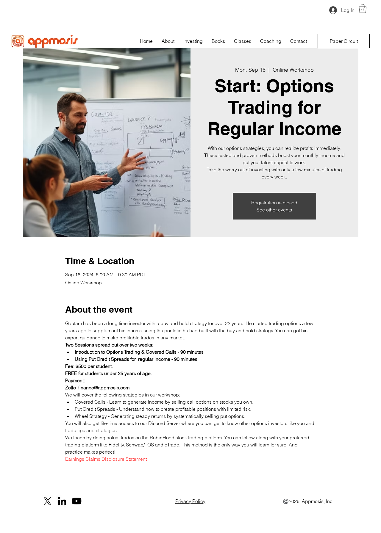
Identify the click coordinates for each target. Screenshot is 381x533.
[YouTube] (76, 501)
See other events (274, 210)
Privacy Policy (190, 501)
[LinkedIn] (62, 501)
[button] (362, 8)
